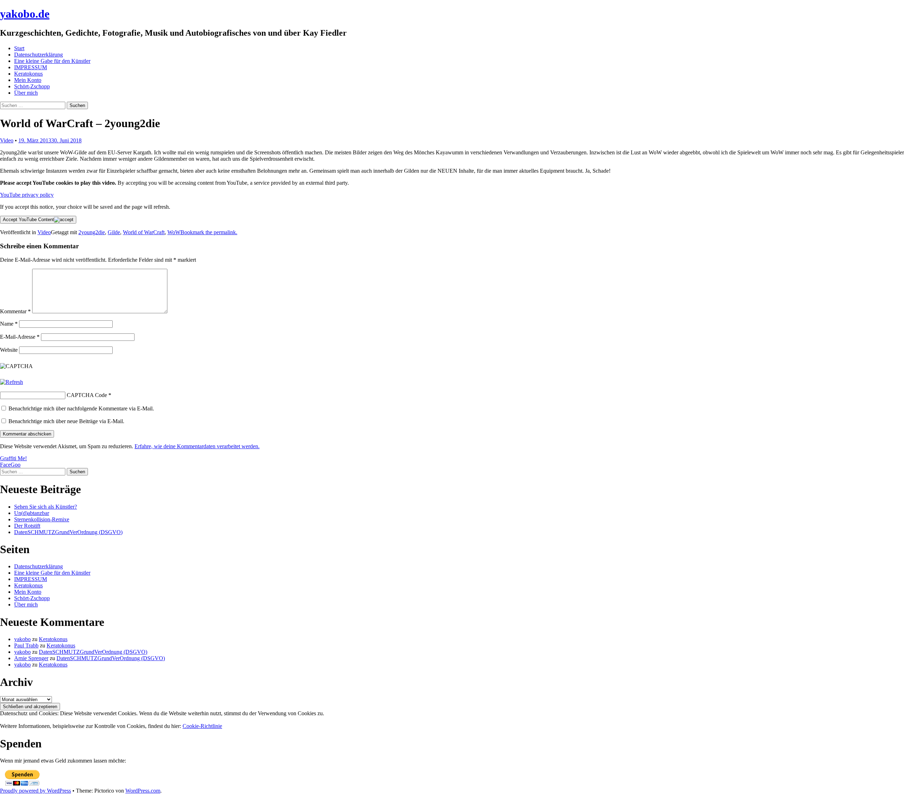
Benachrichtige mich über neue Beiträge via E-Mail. (66, 421)
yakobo (22, 639)
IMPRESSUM (30, 67)
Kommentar (15, 311)
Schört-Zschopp (32, 86)
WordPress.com (142, 791)
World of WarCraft (144, 232)
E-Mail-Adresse (20, 337)
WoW (173, 232)
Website (9, 350)
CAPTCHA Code (87, 395)
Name (9, 324)
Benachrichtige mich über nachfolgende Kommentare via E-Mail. (81, 408)
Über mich (26, 93)
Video (6, 140)
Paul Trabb (26, 645)
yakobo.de (24, 13)
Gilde (114, 232)
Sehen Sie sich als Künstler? (45, 507)
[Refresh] (11, 382)
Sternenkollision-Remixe (41, 519)
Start (19, 48)
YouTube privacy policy (27, 195)
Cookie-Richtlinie (202, 726)
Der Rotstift (27, 526)
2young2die (91, 232)
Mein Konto (27, 80)
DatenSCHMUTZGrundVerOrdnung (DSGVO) (68, 532)
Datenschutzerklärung (38, 55)
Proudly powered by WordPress (35, 791)
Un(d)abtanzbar (31, 513)
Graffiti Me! (13, 458)
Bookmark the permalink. (208, 232)
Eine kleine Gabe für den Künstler (52, 61)
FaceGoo (10, 465)
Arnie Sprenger (31, 658)
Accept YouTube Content (28, 219)
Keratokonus (28, 74)
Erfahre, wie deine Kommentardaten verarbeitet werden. (197, 446)
